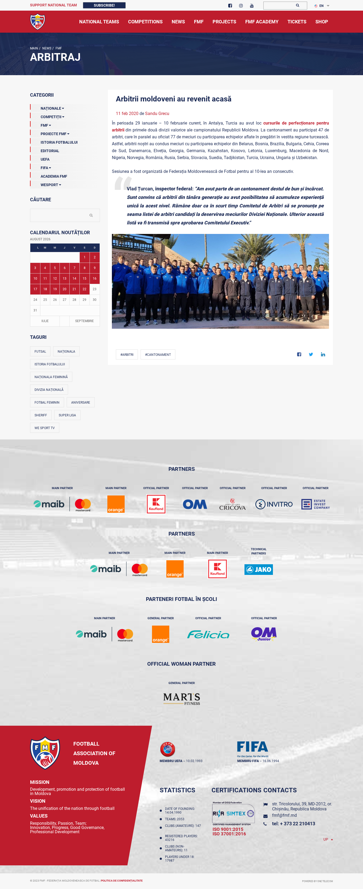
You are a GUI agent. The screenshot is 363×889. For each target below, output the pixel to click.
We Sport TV (45, 428)
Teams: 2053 (175, 819)
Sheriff (41, 415)
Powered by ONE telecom (317, 881)
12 (55, 278)
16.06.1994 (271, 761)
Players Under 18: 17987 (180, 858)
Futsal (40, 351)
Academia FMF (54, 176)
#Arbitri (126, 355)
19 (55, 289)
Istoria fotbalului (50, 364)
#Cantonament (158, 355)
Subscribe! (104, 5)
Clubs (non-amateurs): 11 (177, 848)
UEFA (45, 159)
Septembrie (84, 321)
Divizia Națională (49, 390)
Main (34, 48)
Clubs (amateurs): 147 (183, 827)
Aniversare (80, 402)
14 (74, 278)
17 (35, 289)
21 (74, 289)
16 (94, 278)
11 (45, 278)
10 (35, 278)
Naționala (66, 351)
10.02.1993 (194, 761)
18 (45, 289)
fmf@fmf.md (284, 815)
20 (64, 289)
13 (64, 278)
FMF (58, 48)
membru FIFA (248, 761)
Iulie (45, 321)
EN (321, 6)
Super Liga (67, 415)
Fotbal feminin (47, 402)
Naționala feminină (51, 377)
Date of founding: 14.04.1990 (180, 810)
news (46, 48)
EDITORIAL (50, 151)
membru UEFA (171, 761)
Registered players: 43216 (181, 838)
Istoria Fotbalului (59, 142)
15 (84, 278)
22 (84, 289)
